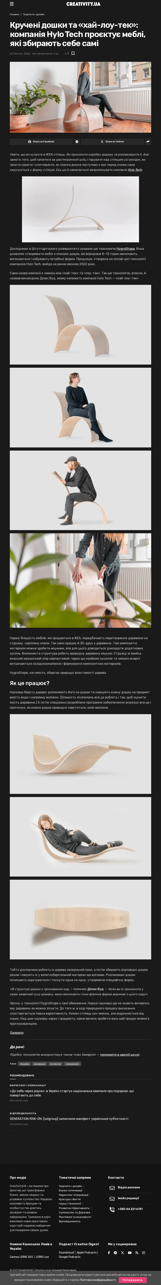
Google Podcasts (69, 1257)
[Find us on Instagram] (143, 1253)
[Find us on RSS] (136, 1253)
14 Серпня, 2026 (20, 1124)
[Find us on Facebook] (109, 1253)
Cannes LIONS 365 (21, 1257)
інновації (40, 1063)
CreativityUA (25, 1270)
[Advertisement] (80, 1148)
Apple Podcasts (87, 1252)
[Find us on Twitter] (122, 1253)
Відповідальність (23, 1113)
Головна (14, 14)
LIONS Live (42, 1257)
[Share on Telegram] (77, 142)
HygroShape (126, 249)
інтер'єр (55, 1063)
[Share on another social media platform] (148, 142)
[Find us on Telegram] (115, 1253)
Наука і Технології (70, 1203)
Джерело (17, 1033)
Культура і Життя (69, 1199)
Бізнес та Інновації (70, 1190)
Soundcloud (66, 1252)
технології (72, 1063)
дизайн (24, 1063)
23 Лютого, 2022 (20, 53)
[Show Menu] (12, 4)
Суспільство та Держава (74, 1212)
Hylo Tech (135, 170)
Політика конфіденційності (98, 1280)
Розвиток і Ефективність (74, 1208)
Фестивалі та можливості (75, 1217)
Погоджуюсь (133, 1280)
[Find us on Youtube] (130, 1253)
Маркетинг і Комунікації (28, 1085)
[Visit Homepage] (83, 4)
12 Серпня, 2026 (20, 1101)
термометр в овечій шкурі (119, 1054)
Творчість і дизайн (33, 14)
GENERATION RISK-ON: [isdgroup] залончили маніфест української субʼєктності (69, 1119)
